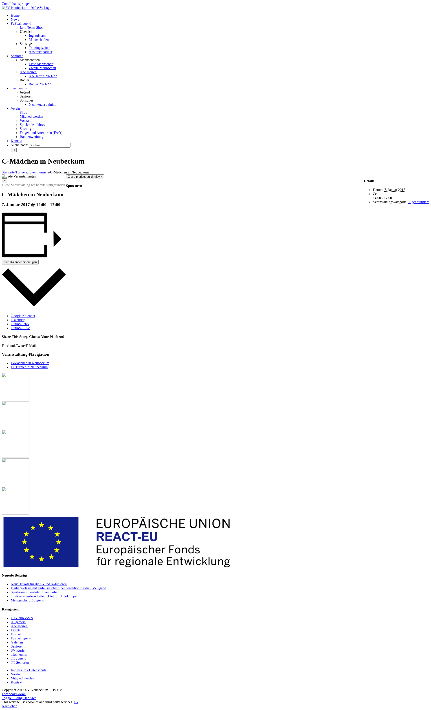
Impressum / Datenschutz (28, 670)
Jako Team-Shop (32, 27)
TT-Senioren (20, 662)
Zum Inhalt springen (16, 4)
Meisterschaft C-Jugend (27, 600)
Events (15, 630)
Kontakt (16, 682)
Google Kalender (23, 316)
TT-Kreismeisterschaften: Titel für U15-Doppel (44, 596)
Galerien (17, 642)
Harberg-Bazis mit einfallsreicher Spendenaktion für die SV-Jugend (58, 588)
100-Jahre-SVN (22, 618)
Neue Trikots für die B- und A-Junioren (39, 584)
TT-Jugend (18, 658)
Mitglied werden (22, 678)
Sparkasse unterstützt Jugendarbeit (35, 592)
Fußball (16, 634)
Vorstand (17, 674)
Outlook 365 (20, 324)
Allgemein (18, 622)
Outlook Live (20, 328)
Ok (76, 702)
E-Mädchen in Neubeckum (30, 363)
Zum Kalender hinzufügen (20, 262)
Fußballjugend (21, 638)
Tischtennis (19, 654)
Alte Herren (28, 72)
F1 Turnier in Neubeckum (29, 367)
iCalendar (17, 320)
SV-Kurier (18, 650)
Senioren (17, 646)
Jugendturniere (418, 202)
